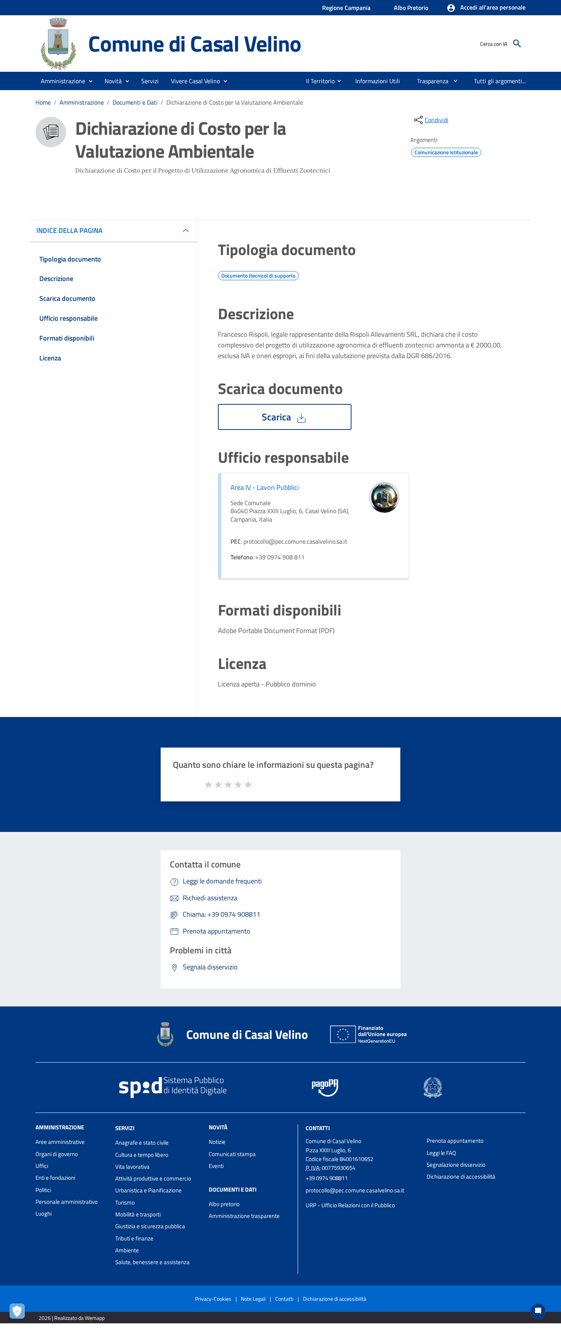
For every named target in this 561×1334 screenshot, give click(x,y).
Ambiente (127, 1250)
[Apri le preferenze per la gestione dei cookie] (19, 1313)
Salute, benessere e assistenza (152, 1262)
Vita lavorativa (132, 1166)
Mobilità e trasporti (138, 1214)
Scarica (277, 417)
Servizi (124, 1128)
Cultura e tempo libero (141, 1154)
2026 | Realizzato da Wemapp (72, 1318)
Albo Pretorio (411, 7)
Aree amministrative (60, 1141)
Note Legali (253, 1299)
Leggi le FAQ (441, 1152)
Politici (43, 1189)
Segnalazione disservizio (456, 1164)
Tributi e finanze (134, 1238)
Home (43, 102)
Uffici (41, 1165)
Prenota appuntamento (455, 1140)
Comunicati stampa (232, 1154)
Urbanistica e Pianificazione (148, 1190)
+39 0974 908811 (327, 1178)
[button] (486, 8)
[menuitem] (317, 81)
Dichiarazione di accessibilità (461, 1176)
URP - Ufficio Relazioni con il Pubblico (350, 1205)
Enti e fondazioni (55, 1177)
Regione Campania (346, 7)
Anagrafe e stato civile (142, 1142)
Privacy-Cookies (213, 1299)
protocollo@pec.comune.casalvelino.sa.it (355, 1190)
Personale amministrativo (66, 1201)
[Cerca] (517, 43)
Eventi (216, 1165)
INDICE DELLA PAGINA (69, 230)
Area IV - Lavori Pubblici (265, 487)
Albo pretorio (224, 1204)
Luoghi (43, 1213)
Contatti (318, 1128)
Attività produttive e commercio (153, 1178)
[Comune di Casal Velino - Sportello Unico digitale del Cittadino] (58, 43)
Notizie (217, 1141)
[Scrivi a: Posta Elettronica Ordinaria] (362, 1197)
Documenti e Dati (135, 102)
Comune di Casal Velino (194, 43)
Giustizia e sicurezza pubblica (150, 1226)
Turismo (125, 1202)
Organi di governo (56, 1154)
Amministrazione (82, 102)
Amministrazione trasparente (244, 1215)
